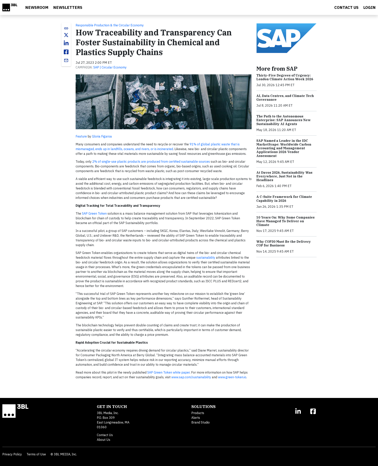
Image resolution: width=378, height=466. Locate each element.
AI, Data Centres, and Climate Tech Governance (285, 98)
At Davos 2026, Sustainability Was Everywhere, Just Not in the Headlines (284, 176)
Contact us (346, 7)
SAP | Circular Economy (110, 67)
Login (369, 7)
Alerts (195, 418)
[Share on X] (66, 35)
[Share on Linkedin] (66, 43)
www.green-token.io (232, 377)
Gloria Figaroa (102, 136)
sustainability (205, 257)
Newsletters (67, 7)
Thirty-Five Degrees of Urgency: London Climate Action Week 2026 (284, 77)
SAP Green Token (94, 213)
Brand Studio (200, 422)
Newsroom (36, 7)
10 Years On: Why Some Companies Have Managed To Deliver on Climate (285, 221)
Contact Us (105, 435)
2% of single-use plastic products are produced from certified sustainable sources (151, 161)
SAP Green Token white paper (168, 372)
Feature (81, 136)
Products (197, 413)
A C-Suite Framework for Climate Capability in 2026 (284, 198)
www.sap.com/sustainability (191, 377)
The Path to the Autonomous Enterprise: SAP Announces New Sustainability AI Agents (283, 120)
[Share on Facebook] (66, 52)
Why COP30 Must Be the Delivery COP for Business (283, 243)
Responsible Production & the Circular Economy (110, 25)
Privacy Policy (12, 454)
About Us (103, 440)
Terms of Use (36, 454)
